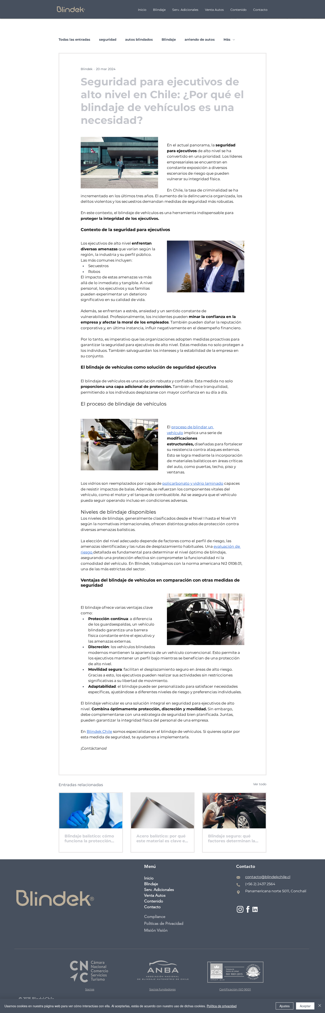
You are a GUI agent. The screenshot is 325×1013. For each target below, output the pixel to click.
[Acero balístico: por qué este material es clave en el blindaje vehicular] (162, 810)
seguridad (107, 40)
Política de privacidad (222, 1006)
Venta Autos (155, 895)
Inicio (149, 878)
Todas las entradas (74, 40)
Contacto (152, 906)
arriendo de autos (200, 40)
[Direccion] (238, 892)
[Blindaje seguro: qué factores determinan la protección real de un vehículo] (234, 810)
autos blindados (139, 40)
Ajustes (284, 1006)
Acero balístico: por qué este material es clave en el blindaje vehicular (161, 838)
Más (227, 40)
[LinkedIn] (255, 909)
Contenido (153, 901)
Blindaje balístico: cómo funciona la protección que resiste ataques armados (89, 838)
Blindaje (169, 40)
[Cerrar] (319, 1005)
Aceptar (305, 1006)
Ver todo (259, 784)
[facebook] (247, 909)
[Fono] (238, 885)
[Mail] (238, 877)
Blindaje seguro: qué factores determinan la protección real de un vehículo (231, 838)
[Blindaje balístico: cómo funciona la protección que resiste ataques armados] (90, 810)
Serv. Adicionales (159, 889)
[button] (238, 9)
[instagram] (240, 909)
